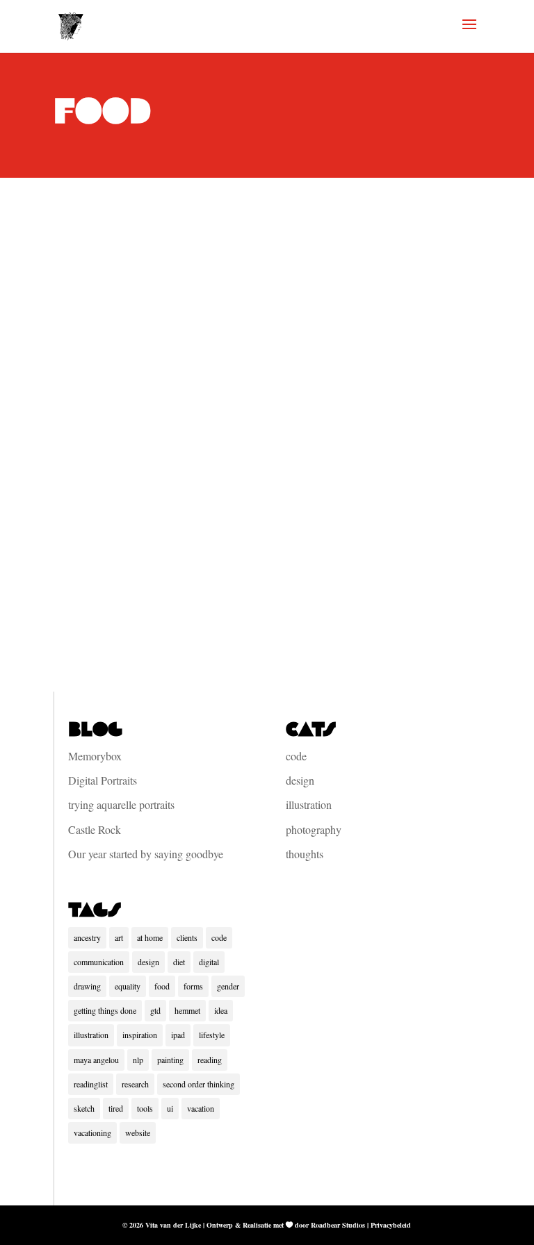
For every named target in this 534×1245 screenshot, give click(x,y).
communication (99, 961)
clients (187, 937)
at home (150, 937)
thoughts (130, 529)
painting (170, 1059)
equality (127, 986)
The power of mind (174, 503)
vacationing (92, 1132)
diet (179, 961)
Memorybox (95, 756)
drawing (87, 986)
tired (115, 1108)
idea (220, 1010)
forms (193, 986)
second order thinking (198, 1083)
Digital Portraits (102, 780)
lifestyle (212, 1034)
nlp (138, 1059)
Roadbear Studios (338, 1225)
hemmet (187, 1010)
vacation (200, 1108)
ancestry (87, 937)
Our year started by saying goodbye (145, 853)
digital (209, 961)
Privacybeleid (391, 1225)
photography (313, 829)
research (135, 1083)
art (119, 937)
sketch (84, 1108)
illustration (309, 804)
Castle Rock (94, 829)
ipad (178, 1034)
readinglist (91, 1083)
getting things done (105, 1010)
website (137, 1132)
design (300, 780)
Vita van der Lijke (173, 1225)
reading (209, 1059)
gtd (155, 1010)
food (162, 986)
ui (170, 1108)
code (296, 756)
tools (145, 1108)
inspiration (139, 1034)
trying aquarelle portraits (121, 804)
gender (228, 986)
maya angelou (96, 1059)
